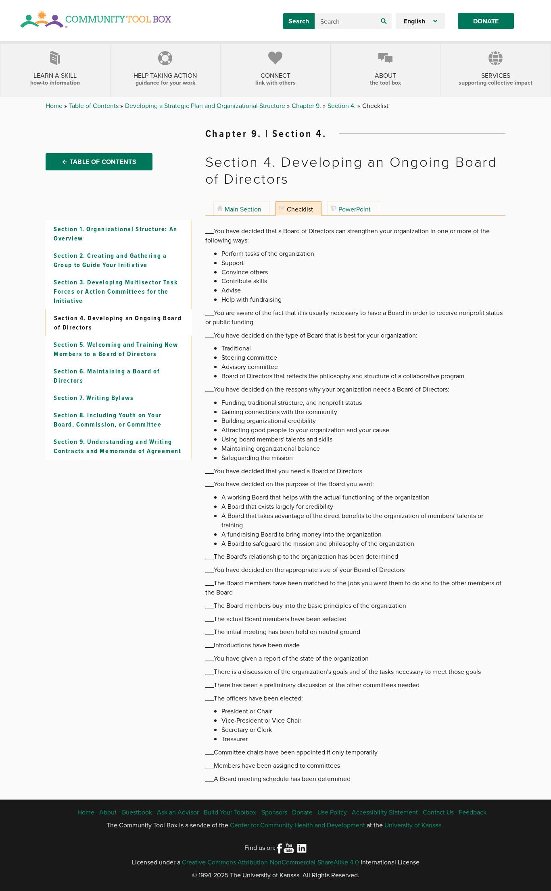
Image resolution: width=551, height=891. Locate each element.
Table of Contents (94, 105)
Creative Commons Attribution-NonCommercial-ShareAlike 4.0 (270, 862)
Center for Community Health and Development (297, 825)
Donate (486, 21)
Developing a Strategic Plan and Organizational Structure (206, 105)
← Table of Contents (99, 161)
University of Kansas (412, 825)
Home (55, 105)
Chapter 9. (307, 105)
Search (298, 21)
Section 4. (342, 105)
